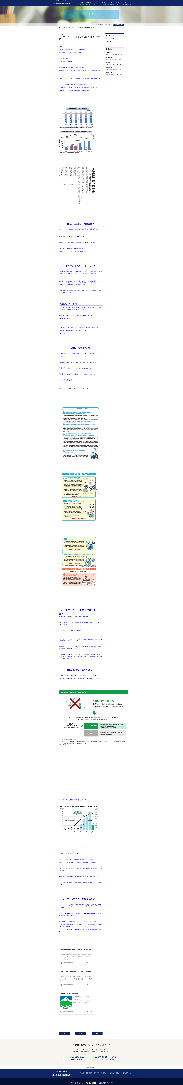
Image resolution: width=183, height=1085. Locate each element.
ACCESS (104, 3)
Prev (64, 1033)
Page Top (91, 1067)
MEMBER (89, 3)
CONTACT (126, 3)
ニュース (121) (110, 38)
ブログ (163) (109, 41)
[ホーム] (59, 27)
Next (97, 1033)
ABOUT (82, 3)
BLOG (117, 3)
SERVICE (96, 3)
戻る (80, 1033)
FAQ (111, 3)
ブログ (63, 27)
